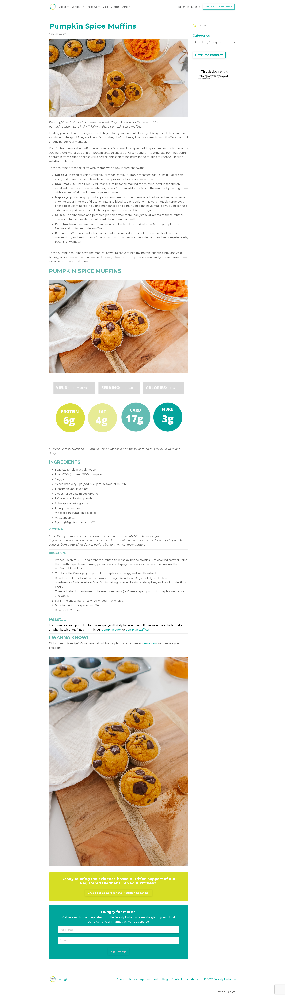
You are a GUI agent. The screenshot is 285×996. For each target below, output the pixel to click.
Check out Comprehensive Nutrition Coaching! (118, 892)
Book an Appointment (143, 979)
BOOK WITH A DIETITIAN (219, 7)
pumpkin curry (112, 629)
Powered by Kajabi (226, 991)
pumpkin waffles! (137, 629)
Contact (115, 6)
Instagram (150, 643)
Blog (105, 6)
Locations (192, 979)
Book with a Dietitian (189, 6)
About (121, 979)
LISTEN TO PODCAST (209, 55)
